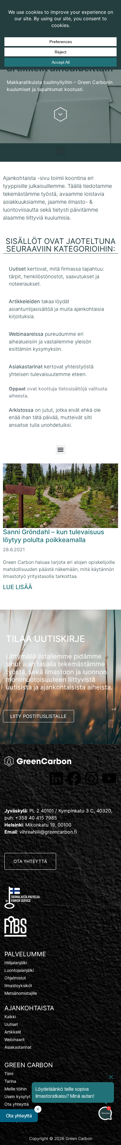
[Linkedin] (56, 778)
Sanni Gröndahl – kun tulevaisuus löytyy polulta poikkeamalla (53, 535)
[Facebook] (74, 778)
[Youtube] (109, 778)
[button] (60, 151)
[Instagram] (91, 778)
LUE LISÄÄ (17, 587)
